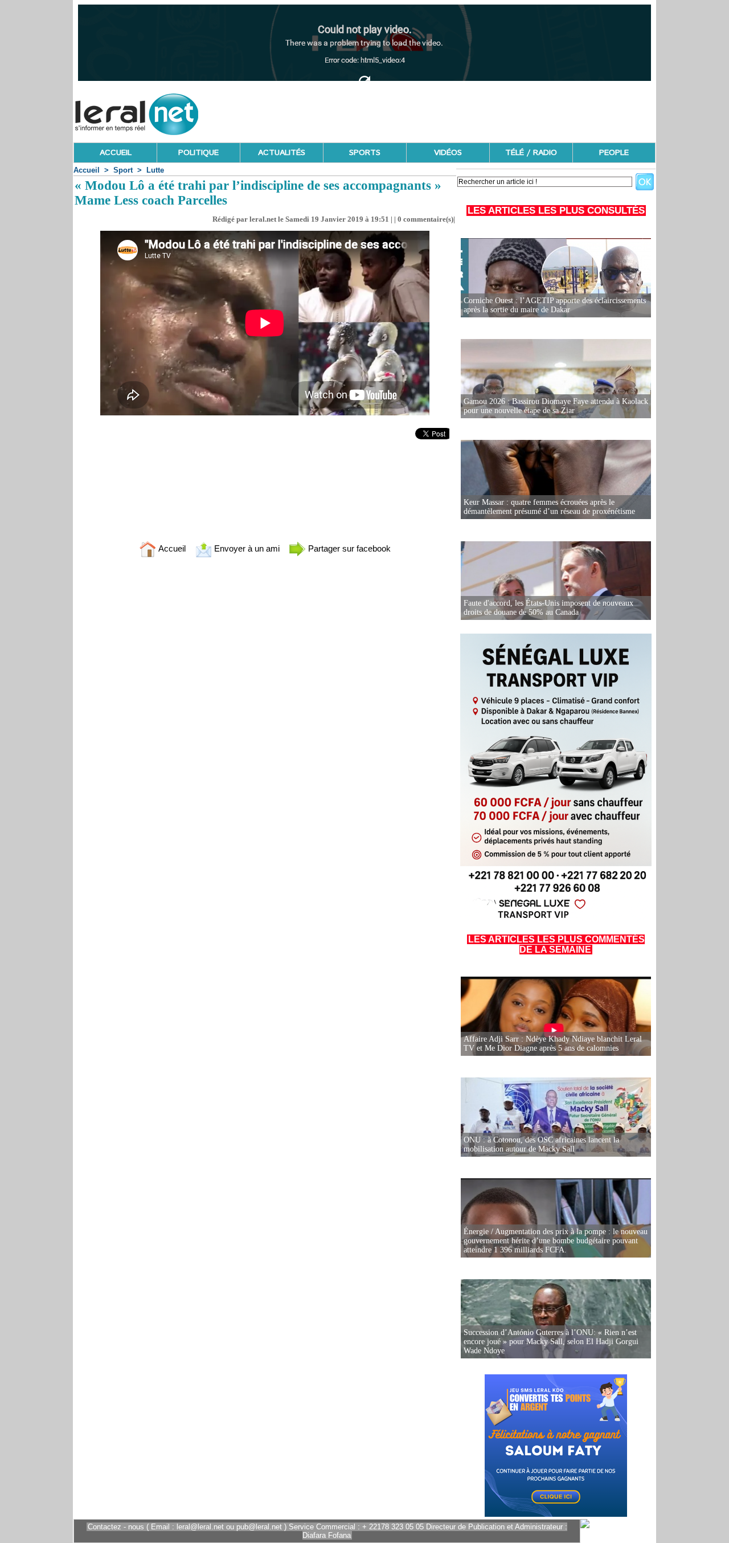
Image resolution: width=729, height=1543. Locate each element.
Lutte (155, 170)
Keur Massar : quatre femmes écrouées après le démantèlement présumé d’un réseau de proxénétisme (549, 507)
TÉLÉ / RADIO (531, 152)
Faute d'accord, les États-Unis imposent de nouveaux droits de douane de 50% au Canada (548, 608)
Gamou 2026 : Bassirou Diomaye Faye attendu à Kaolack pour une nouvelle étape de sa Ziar (556, 406)
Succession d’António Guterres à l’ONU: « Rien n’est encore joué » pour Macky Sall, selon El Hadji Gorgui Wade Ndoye (551, 1341)
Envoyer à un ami (246, 548)
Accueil (86, 170)
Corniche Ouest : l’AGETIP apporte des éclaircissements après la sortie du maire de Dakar (555, 305)
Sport (123, 170)
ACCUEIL (116, 152)
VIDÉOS (448, 152)
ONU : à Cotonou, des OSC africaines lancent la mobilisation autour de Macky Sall (541, 1144)
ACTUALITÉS (281, 152)
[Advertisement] (448, 111)
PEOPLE (614, 152)
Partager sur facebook (348, 548)
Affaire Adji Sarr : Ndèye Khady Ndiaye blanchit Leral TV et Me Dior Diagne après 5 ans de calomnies (553, 1043)
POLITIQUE (198, 152)
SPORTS (364, 152)
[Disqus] (265, 716)
